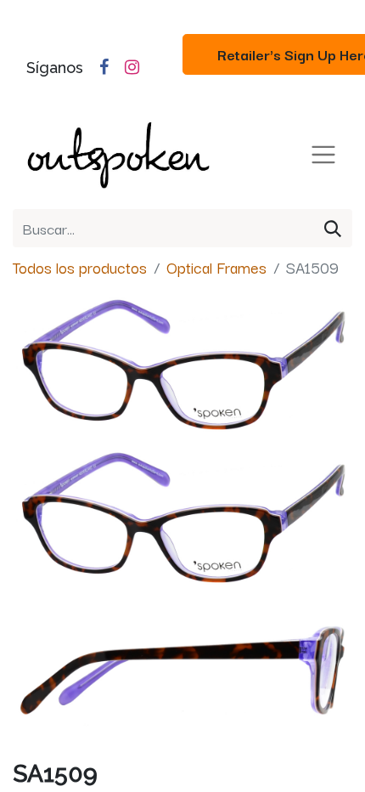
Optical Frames (216, 267)
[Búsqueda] (332, 228)
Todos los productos (80, 267)
